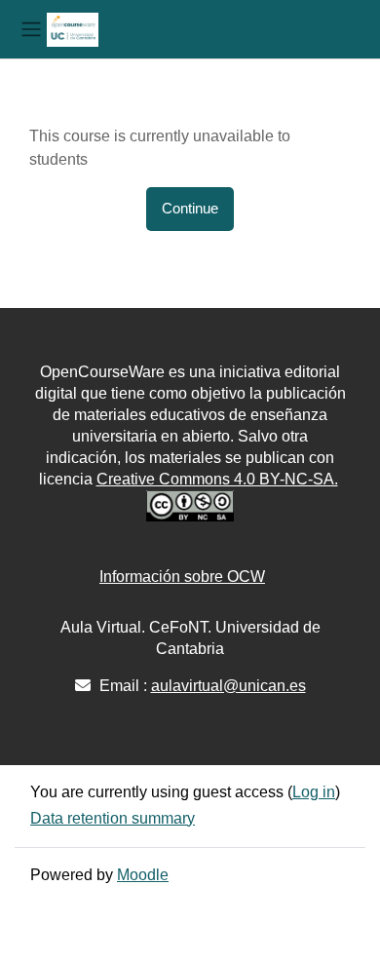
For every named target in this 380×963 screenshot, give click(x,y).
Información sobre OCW (182, 576)
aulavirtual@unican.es (228, 685)
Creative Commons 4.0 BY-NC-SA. (217, 479)
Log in (313, 792)
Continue (190, 208)
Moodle (143, 875)
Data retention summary (112, 818)
